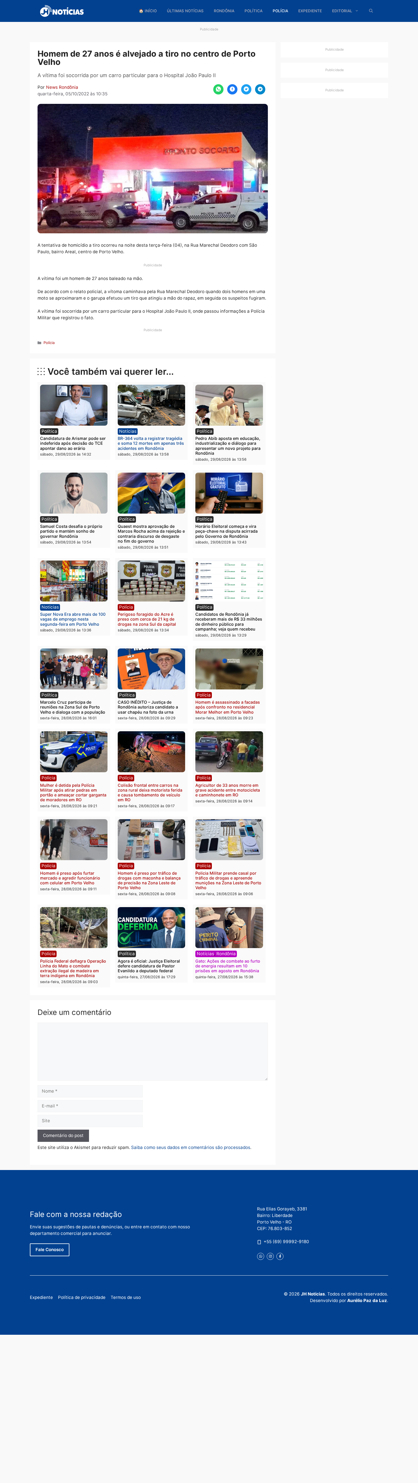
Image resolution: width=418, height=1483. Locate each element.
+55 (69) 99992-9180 (286, 1241)
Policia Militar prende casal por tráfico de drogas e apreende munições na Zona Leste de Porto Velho (228, 880)
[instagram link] (270, 1256)
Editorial (342, 11)
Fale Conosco (50, 1249)
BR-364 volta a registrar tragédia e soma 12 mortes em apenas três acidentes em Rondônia (151, 443)
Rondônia (224, 11)
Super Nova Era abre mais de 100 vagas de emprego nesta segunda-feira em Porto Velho (72, 619)
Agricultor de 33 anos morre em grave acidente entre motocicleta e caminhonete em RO (227, 790)
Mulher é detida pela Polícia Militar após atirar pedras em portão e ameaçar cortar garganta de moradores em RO (73, 792)
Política (253, 11)
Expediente (310, 11)
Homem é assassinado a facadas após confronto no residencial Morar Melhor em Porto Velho (227, 707)
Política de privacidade (81, 1297)
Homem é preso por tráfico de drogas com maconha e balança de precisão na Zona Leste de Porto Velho (149, 880)
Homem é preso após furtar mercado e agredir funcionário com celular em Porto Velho (70, 878)
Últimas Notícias (185, 11)
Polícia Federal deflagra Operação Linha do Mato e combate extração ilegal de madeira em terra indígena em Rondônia (73, 968)
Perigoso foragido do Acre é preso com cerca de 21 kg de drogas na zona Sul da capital (147, 619)
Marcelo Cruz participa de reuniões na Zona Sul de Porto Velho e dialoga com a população (72, 707)
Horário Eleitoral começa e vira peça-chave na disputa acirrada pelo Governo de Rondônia (226, 531)
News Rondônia (62, 87)
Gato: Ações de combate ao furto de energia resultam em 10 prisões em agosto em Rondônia (227, 966)
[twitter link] (260, 1256)
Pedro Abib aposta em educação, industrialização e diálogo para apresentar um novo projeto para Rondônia (227, 446)
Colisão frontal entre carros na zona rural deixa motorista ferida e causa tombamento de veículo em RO (150, 792)
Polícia (280, 11)
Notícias (127, 431)
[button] (371, 11)
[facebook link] (280, 1256)
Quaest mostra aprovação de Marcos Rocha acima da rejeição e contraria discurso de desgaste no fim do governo (151, 533)
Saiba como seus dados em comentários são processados (190, 1147)
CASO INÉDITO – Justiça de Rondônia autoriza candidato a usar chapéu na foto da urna (148, 707)
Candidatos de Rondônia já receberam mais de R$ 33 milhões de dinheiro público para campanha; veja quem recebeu (228, 621)
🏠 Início (148, 11)
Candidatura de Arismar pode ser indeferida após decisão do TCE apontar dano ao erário (73, 443)
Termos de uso (126, 1297)
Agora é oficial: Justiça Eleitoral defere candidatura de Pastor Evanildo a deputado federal (149, 966)
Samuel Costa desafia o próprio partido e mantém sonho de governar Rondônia (71, 531)
